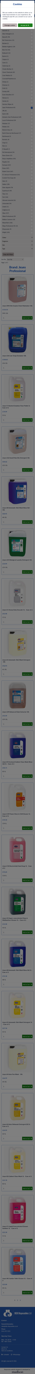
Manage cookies (9, 25)
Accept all (24, 25)
